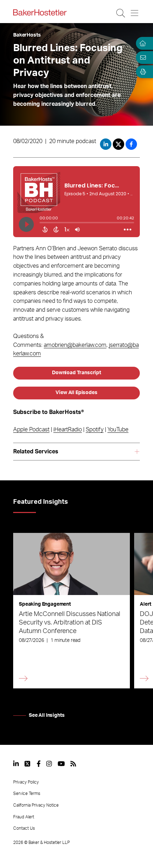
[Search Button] (121, 13)
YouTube (117, 429)
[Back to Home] (40, 12)
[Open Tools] (141, 72)
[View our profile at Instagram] (49, 763)
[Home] (141, 43)
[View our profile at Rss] (73, 763)
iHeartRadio (67, 429)
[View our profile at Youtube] (61, 763)
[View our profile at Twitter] (28, 763)
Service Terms (26, 793)
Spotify (95, 429)
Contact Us (24, 828)
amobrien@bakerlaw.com (75, 345)
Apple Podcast (31, 429)
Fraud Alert (23, 817)
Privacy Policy (26, 782)
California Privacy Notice (36, 805)
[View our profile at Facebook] (39, 763)
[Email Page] (141, 57)
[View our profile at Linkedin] (16, 763)
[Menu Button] (135, 13)
